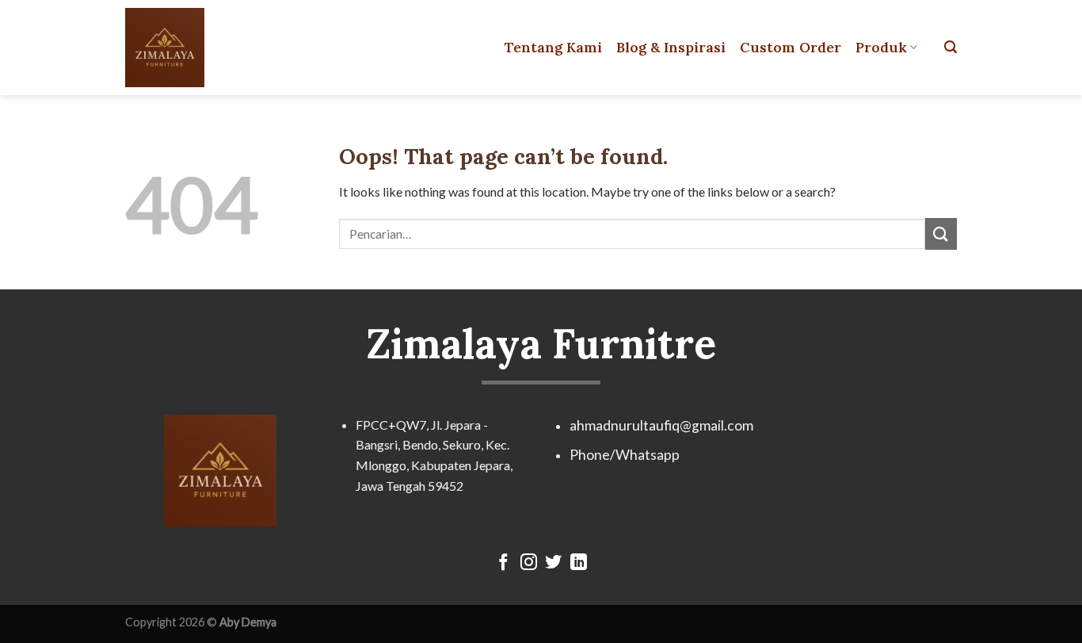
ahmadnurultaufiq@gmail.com (661, 425)
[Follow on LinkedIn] (578, 563)
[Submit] (941, 233)
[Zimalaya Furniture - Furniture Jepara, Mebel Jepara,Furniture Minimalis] (195, 47)
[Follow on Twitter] (553, 563)
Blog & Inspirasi (671, 47)
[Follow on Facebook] (503, 563)
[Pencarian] (950, 47)
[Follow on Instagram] (528, 563)
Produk (881, 47)
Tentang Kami (553, 47)
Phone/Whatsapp (625, 454)
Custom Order (790, 47)
